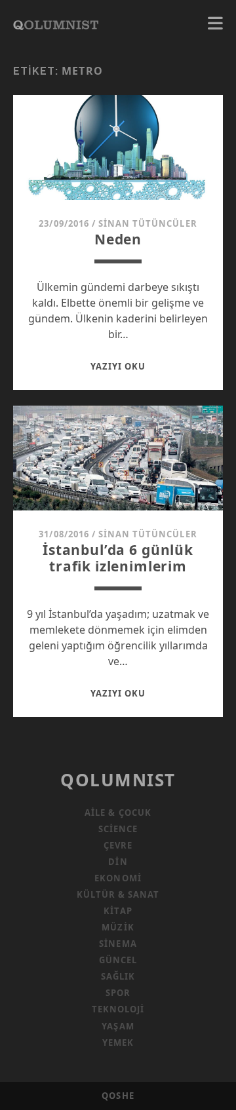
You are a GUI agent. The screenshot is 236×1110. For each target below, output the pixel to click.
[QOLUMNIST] (55, 23)
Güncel (118, 960)
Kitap (118, 911)
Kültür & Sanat (118, 894)
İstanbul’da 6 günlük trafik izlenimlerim (118, 558)
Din (117, 862)
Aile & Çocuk (118, 812)
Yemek (118, 1042)
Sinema (117, 943)
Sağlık (118, 976)
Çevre (118, 845)
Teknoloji (118, 1009)
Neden (118, 239)
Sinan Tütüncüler (147, 223)
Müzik (118, 927)
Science (118, 829)
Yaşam (118, 1026)
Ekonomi (117, 878)
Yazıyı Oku (118, 366)
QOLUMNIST (118, 780)
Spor (118, 993)
